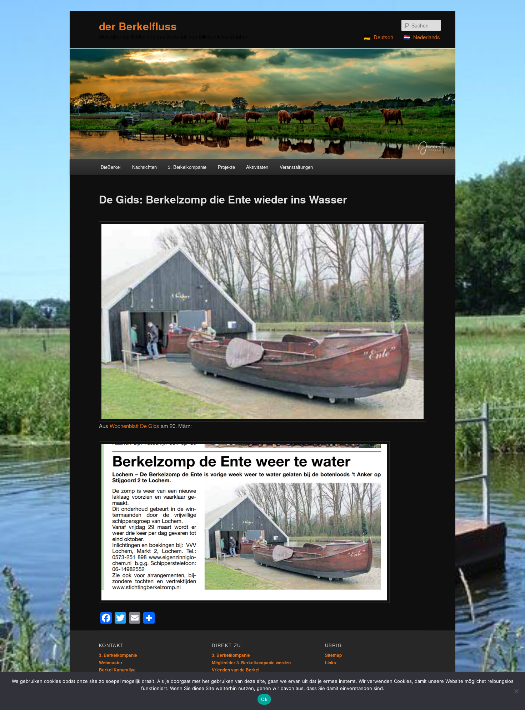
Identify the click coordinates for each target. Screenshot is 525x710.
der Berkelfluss (138, 26)
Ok (264, 699)
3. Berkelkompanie (118, 655)
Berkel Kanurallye (117, 669)
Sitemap (333, 655)
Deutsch (383, 37)
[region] (262, 103)
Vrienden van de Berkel (235, 669)
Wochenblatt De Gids (134, 425)
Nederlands (426, 37)
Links (330, 662)
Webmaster (110, 662)
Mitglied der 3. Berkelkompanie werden (251, 662)
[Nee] (516, 691)
